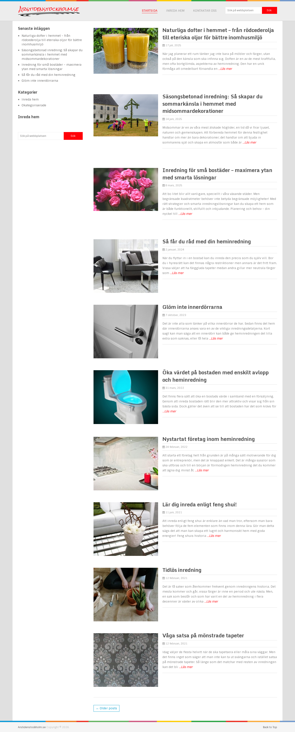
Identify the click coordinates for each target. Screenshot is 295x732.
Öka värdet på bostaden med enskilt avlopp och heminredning (215, 376)
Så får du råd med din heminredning (206, 241)
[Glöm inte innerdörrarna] (126, 331)
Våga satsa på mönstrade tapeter (203, 635)
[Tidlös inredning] (126, 594)
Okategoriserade (34, 105)
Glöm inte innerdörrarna (192, 307)
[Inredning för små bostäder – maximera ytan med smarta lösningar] (126, 189)
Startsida (149, 11)
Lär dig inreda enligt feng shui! (199, 504)
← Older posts (106, 708)
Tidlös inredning (181, 570)
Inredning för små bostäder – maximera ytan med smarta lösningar (217, 174)
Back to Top (270, 727)
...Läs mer (225, 69)
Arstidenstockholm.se (32, 727)
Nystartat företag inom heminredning (208, 439)
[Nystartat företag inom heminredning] (126, 463)
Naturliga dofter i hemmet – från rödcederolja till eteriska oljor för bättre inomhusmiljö (218, 33)
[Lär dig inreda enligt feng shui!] (126, 529)
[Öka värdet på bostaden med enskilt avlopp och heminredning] (126, 397)
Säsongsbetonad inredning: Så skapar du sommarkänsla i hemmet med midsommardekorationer (212, 103)
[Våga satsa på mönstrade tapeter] (126, 660)
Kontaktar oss (205, 11)
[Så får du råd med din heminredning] (126, 266)
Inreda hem (175, 11)
